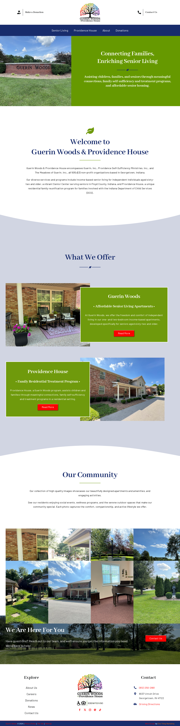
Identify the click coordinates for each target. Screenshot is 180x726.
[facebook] (80, 710)
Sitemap (48, 724)
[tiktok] (100, 710)
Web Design (150, 724)
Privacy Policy (30, 724)
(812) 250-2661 (147, 687)
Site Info (40, 724)
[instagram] (90, 710)
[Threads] (95, 710)
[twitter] (85, 710)
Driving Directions (149, 704)
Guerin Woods (11, 724)
